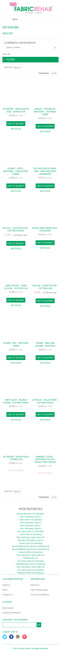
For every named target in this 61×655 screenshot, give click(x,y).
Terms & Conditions (40, 594)
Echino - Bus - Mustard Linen (15, 344)
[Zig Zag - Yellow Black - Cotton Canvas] (15, 211)
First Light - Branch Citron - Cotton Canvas (16, 401)
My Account (7, 608)
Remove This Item (55, 47)
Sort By (8, 67)
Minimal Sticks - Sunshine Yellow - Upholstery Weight (45, 459)
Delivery (6, 585)
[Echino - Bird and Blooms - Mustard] (45, 326)
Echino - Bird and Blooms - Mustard (45, 344)
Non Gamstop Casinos (30, 516)
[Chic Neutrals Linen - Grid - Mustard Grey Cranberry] (45, 152)
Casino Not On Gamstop (30, 534)
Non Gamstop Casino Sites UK (30, 537)
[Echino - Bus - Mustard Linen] (15, 326)
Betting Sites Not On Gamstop (30, 513)
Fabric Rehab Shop (39, 589)
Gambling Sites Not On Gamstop (31, 564)
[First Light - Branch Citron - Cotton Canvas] (15, 383)
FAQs (4, 589)
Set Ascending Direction (24, 67)
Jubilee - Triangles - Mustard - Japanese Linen (45, 111)
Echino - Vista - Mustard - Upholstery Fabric (15, 171)
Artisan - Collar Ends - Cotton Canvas (45, 401)
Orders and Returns (11, 612)
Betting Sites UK (30, 558)
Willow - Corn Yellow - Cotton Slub (45, 287)
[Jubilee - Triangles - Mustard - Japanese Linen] (45, 92)
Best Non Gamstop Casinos (30, 540)
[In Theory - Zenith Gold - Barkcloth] (15, 440)
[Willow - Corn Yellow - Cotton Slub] (45, 269)
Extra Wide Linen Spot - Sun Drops (45, 229)
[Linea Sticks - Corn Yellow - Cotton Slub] (15, 269)
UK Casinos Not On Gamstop (30, 531)
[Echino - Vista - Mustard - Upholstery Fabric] (15, 152)
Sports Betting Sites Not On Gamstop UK (30, 546)
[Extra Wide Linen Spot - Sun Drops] (45, 211)
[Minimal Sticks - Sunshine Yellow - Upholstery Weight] (45, 440)
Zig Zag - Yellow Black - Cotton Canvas (16, 229)
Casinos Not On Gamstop (30, 519)
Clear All (6, 54)
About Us (35, 585)
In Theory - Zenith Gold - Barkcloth (16, 458)
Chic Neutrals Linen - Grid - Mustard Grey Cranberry (45, 171)
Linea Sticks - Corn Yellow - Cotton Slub (16, 287)
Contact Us (7, 594)
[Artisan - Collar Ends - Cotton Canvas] (45, 383)
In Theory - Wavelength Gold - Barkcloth (16, 110)
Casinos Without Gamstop (31, 552)
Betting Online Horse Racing (30, 572)
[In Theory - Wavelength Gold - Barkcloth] (15, 92)
